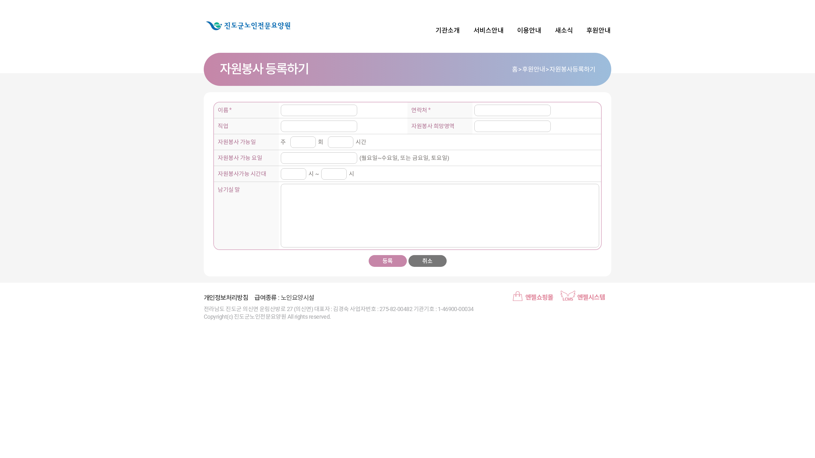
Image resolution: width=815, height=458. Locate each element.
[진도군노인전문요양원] (248, 25)
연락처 (419, 110)
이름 (223, 110)
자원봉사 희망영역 (433, 126)
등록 (387, 261)
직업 (223, 126)
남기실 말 (229, 189)
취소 (427, 261)
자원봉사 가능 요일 (240, 158)
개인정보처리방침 (226, 298)
